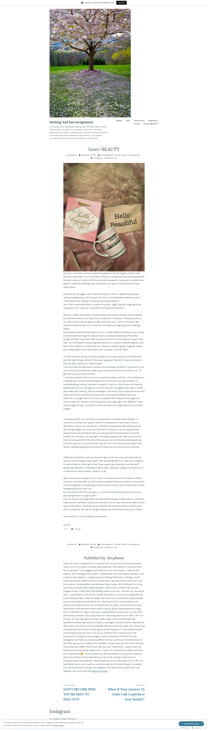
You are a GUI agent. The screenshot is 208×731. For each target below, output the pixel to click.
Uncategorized (134, 155)
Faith (128, 120)
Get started (121, 2)
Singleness (153, 120)
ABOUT (119, 120)
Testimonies (139, 120)
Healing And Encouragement (71, 122)
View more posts (99, 671)
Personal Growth (120, 155)
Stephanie (73, 155)
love (115, 158)
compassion (98, 158)
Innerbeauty (108, 158)
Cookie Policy (58, 725)
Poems (137, 124)
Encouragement (150, 124)
